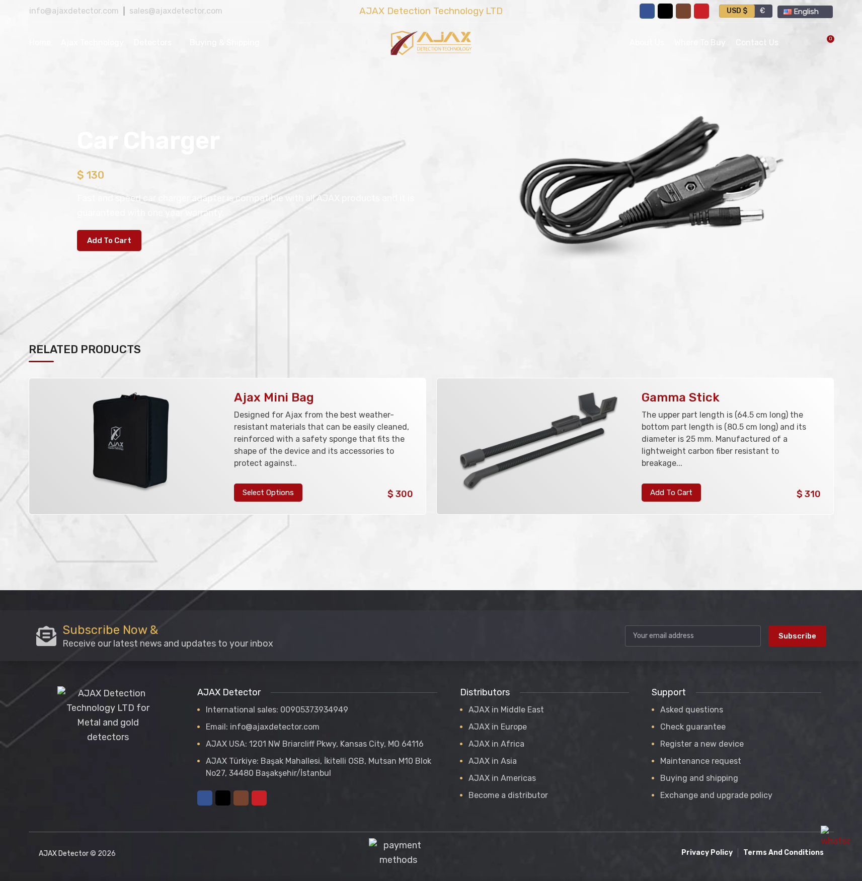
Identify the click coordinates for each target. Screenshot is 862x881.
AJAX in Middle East (506, 709)
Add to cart (109, 240)
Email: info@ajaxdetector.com (263, 727)
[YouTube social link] (701, 11)
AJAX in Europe (497, 727)
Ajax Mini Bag (274, 397)
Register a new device (702, 744)
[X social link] (665, 11)
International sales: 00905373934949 (277, 709)
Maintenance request (700, 761)
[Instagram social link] (683, 11)
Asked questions (691, 709)
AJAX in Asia (492, 761)
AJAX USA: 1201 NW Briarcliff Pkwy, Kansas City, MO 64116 (315, 744)
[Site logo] (431, 42)
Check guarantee (693, 727)
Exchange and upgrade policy (716, 795)
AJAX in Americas (502, 778)
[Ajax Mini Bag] (131, 446)
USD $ (737, 11)
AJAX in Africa (496, 744)
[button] (671, 493)
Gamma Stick (681, 397)
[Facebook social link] (647, 11)
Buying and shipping (699, 778)
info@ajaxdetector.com (74, 11)
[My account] (792, 43)
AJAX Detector (64, 853)
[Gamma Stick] (538, 446)
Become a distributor (508, 795)
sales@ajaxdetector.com (175, 11)
